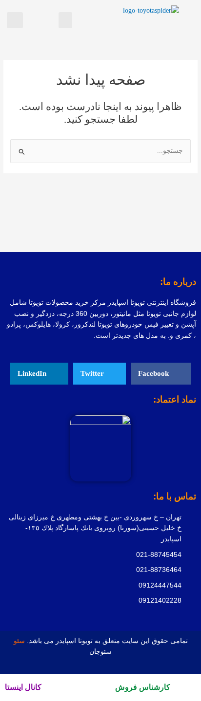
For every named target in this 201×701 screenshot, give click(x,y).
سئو (20, 641)
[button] (65, 20)
